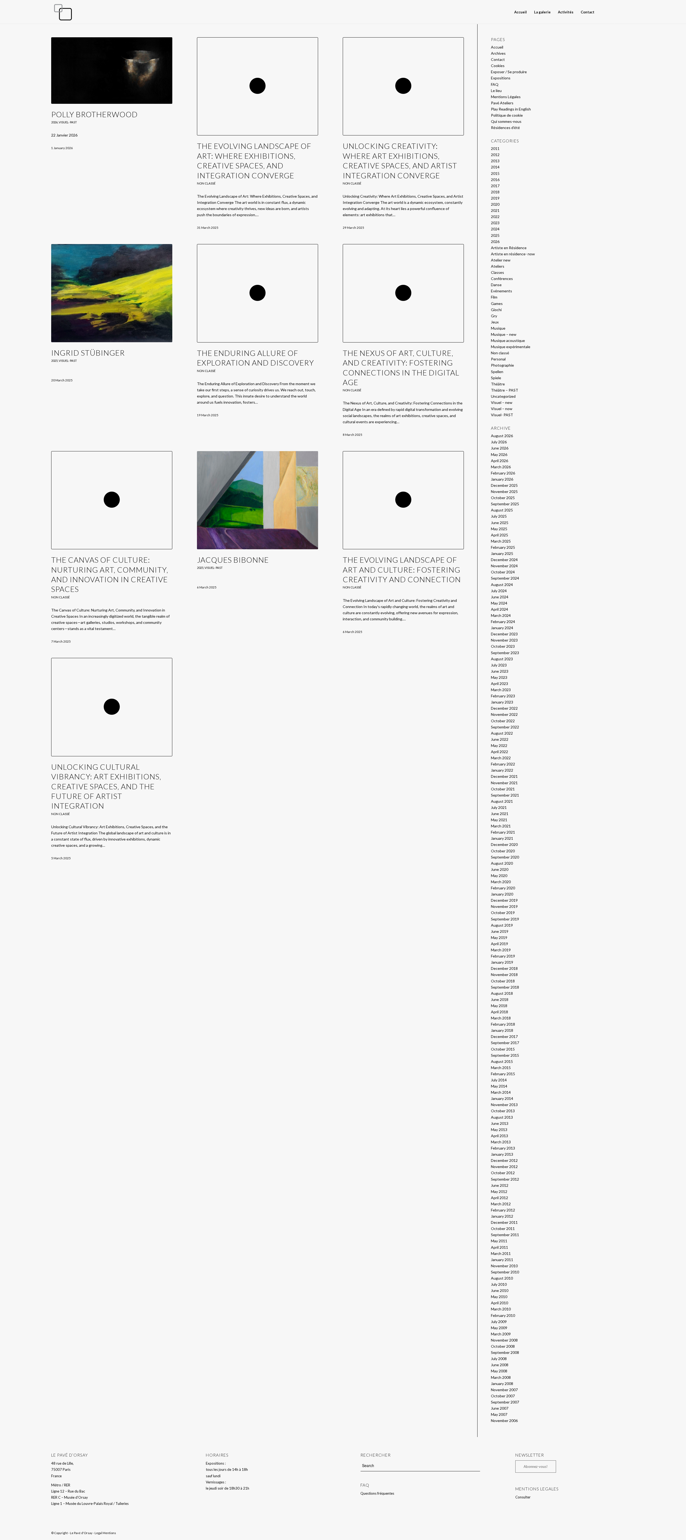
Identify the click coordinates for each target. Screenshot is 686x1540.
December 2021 (504, 776)
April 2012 (499, 1197)
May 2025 (499, 528)
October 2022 (503, 721)
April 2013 (499, 1135)
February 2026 (503, 473)
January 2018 (502, 1030)
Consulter (523, 1497)
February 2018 (503, 1024)
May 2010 (499, 1296)
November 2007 (504, 1389)
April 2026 (499, 460)
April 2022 (499, 751)
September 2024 (505, 578)
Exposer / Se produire (509, 71)
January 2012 (502, 1216)
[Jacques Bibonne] (257, 500)
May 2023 (499, 677)
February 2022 (503, 764)
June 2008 (499, 1364)
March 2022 (501, 758)
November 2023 (504, 640)
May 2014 (499, 1086)
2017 (495, 185)
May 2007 (499, 1414)
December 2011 (504, 1222)
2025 (54, 360)
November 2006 (504, 1420)
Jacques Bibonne (233, 559)
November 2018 (504, 974)
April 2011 (499, 1247)
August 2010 (502, 1278)
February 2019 (503, 956)
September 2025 (505, 504)
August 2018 (502, 993)
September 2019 (505, 919)
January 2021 (502, 838)
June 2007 (499, 1408)
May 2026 (499, 454)
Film (494, 297)
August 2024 (502, 584)
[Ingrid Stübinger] (111, 293)
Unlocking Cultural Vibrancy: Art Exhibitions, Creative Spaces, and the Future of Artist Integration (106, 786)
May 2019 (499, 937)
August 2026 (502, 435)
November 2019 (504, 906)
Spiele (496, 377)
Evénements (501, 291)
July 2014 (499, 1080)
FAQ (494, 84)
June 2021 (499, 813)
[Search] (602, 12)
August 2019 (502, 925)
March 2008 (501, 1377)
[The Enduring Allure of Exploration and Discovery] (257, 293)
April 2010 (499, 1302)
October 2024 (503, 572)
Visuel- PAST (68, 122)
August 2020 (502, 863)
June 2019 (499, 931)
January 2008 (502, 1383)
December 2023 (504, 634)
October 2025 (503, 497)
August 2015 (502, 1061)
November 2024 (504, 565)
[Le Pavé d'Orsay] (63, 12)
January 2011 (502, 1259)
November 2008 (504, 1340)
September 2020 (505, 857)
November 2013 (504, 1104)
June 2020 (499, 869)
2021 (495, 210)
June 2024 (499, 597)
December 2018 (504, 968)
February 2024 (503, 621)
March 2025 (501, 541)
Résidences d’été (505, 127)
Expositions (500, 78)
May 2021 (499, 819)
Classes (497, 272)
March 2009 (501, 1334)
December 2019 (504, 900)
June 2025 (499, 522)
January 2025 (502, 553)
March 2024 (501, 615)
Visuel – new (501, 402)
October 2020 (503, 851)
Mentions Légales (506, 96)
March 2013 (501, 1142)
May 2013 (499, 1129)
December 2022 (504, 708)
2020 (495, 204)
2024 (495, 229)
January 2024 (502, 627)
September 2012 (505, 1179)
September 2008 (505, 1352)
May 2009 (499, 1327)
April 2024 (499, 609)
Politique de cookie (507, 115)
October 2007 (503, 1396)
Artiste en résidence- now (513, 254)
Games (497, 303)
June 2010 (499, 1290)
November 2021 (504, 782)
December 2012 (504, 1160)
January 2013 (502, 1154)
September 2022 (505, 727)
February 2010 (503, 1315)
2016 (495, 179)
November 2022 (504, 714)
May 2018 (499, 1005)
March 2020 (501, 881)
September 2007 (505, 1402)
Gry (494, 316)
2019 (495, 198)
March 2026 (501, 467)
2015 (495, 173)
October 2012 (503, 1172)
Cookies (498, 65)
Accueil (497, 47)
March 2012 (501, 1204)
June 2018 (499, 999)
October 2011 (503, 1228)
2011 (495, 148)
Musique (498, 328)
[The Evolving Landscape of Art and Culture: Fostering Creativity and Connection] (403, 500)
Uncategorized (503, 396)
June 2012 (499, 1185)
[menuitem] (520, 12)
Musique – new (503, 334)
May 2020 (499, 875)
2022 (495, 216)
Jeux (495, 322)
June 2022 (499, 739)
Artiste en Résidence (509, 247)
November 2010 (504, 1265)
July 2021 (499, 807)
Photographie (502, 365)
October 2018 (503, 981)
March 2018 (501, 1018)
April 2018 (499, 1012)
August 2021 (502, 801)
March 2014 (501, 1092)
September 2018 (505, 987)
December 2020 (504, 844)
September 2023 (505, 652)
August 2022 (502, 733)
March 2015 (501, 1067)
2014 (495, 167)
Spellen (497, 371)
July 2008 (499, 1358)
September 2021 (505, 795)
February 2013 (503, 1148)
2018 (495, 192)
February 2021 (503, 832)
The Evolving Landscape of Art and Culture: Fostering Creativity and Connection (402, 569)
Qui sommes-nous (506, 121)
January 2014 (502, 1098)
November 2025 (504, 491)
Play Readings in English (511, 109)
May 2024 (499, 603)
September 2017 (505, 1042)
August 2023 (502, 659)
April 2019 (499, 943)
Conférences (502, 278)
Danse (496, 284)
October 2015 (503, 1049)
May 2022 (499, 745)
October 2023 (503, 646)
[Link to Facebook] (623, 12)
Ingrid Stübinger (88, 352)
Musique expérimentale (510, 346)
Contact (498, 59)
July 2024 (499, 590)
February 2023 (503, 696)
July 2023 (499, 665)
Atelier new (500, 260)
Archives (498, 53)
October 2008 (503, 1346)
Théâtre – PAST (504, 390)
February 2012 (503, 1210)
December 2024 (504, 559)
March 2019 (501, 950)
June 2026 (499, 448)
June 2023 (499, 671)
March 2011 (501, 1253)
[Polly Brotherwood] (111, 70)
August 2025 (502, 510)
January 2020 (502, 894)
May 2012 (499, 1191)
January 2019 (502, 962)
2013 (495, 161)
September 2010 (505, 1272)
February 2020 (503, 888)
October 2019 (503, 912)
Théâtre (498, 384)
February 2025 (503, 547)
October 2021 (503, 789)
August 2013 (502, 1117)
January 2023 (502, 702)
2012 (495, 154)
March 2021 (501, 826)
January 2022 (502, 770)
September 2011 (505, 1234)
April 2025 (499, 535)
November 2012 (504, 1166)
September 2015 (505, 1055)
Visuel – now (501, 408)
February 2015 (503, 1073)
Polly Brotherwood (94, 114)
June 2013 (499, 1123)
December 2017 (504, 1036)
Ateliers (497, 266)
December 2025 (504, 485)
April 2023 (499, 683)
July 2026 (499, 442)
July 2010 (499, 1284)
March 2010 (501, 1309)
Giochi (496, 309)
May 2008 (499, 1371)
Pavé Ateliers (502, 103)
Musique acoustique (508, 340)
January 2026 (502, 479)
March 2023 (501, 689)
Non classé (206, 183)
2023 (495, 222)
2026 (54, 122)
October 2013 (503, 1110)
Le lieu (496, 90)
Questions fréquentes (377, 1493)
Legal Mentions (105, 1533)
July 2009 (499, 1321)
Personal (498, 359)
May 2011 (499, 1241)
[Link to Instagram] (631, 12)
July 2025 (499, 516)
